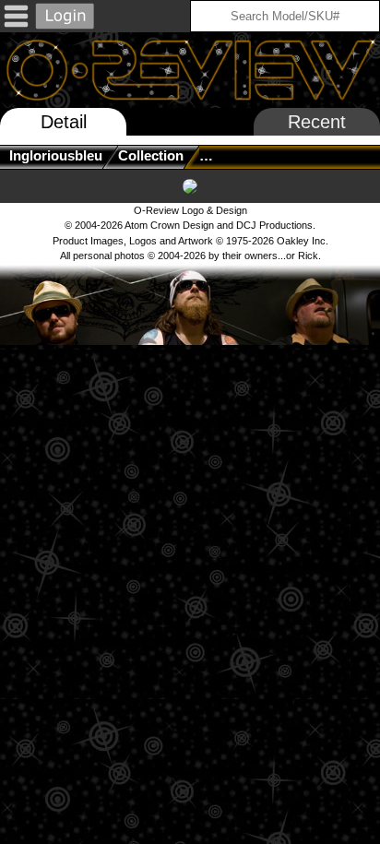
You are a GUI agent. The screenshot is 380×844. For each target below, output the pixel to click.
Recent (317, 122)
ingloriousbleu (55, 155)
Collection (151, 155)
